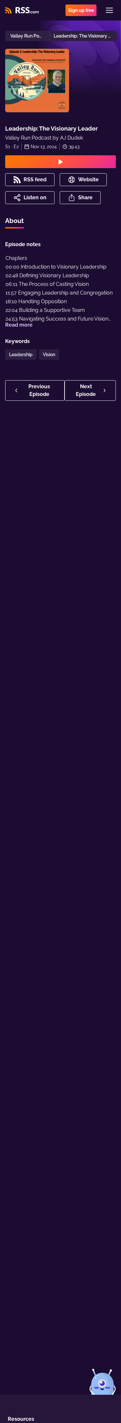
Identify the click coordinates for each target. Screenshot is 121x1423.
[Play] (60, 161)
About (14, 221)
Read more (19, 325)
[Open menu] (109, 10)
